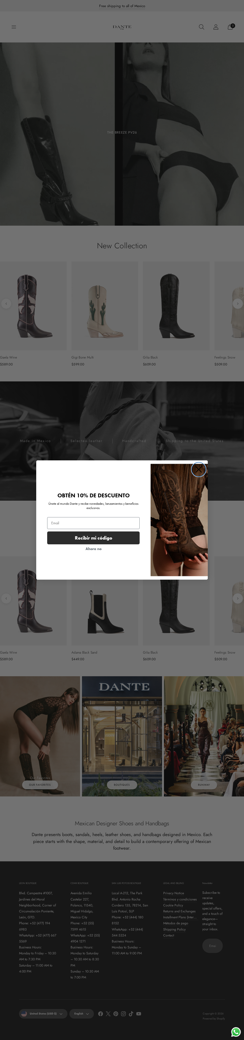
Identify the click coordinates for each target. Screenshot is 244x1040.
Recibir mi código (93, 538)
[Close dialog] (199, 469)
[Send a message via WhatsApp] (236, 1032)
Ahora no (94, 548)
